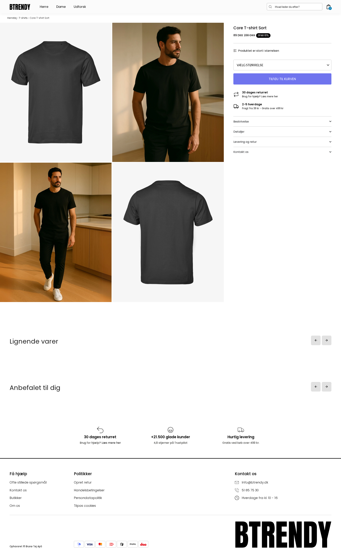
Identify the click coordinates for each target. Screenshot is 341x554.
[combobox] (295, 6)
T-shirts (23, 18)
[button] (316, 340)
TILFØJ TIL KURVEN (282, 79)
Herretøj (12, 18)
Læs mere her (269, 96)
